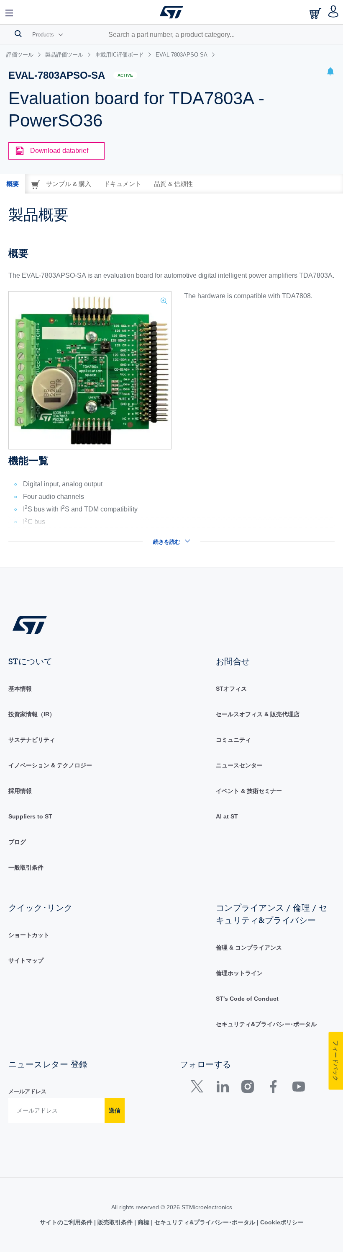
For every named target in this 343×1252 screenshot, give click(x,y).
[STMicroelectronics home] (171, 12)
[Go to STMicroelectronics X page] (198, 1088)
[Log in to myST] (333, 12)
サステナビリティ (31, 739)
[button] (9, 12)
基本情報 (20, 688)
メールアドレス (27, 1091)
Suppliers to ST (30, 816)
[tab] (12, 184)
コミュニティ (233, 739)
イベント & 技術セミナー (249, 790)
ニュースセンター (239, 765)
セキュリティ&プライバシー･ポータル (266, 1024)
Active (125, 75)
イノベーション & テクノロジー (50, 765)
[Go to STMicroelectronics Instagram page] (247, 1088)
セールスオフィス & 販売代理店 (257, 714)
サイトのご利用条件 (67, 1222)
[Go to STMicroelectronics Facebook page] (272, 1088)
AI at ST (227, 816)
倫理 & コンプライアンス (249, 947)
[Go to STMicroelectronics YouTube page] (298, 1088)
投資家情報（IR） (31, 714)
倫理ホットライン (239, 973)
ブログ (17, 842)
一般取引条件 (26, 867)
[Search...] (18, 33)
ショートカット (28, 935)
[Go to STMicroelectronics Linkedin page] (222, 1088)
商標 (143, 1222)
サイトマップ (26, 960)
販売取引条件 (115, 1222)
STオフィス (231, 688)
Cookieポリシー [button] (281, 1222)
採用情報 (20, 790)
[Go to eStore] (316, 13)
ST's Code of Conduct (247, 998)
